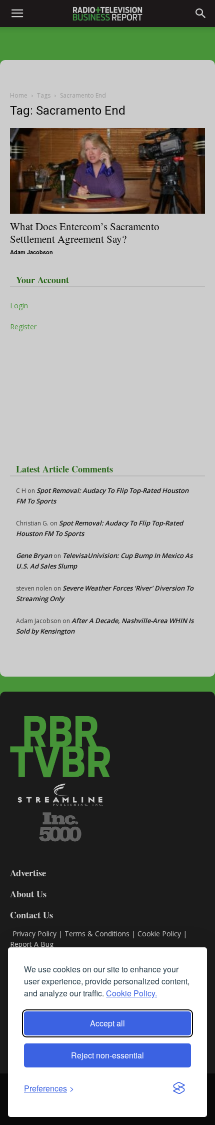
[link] (49, 1088)
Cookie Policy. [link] (131, 993)
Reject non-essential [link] (107, 1055)
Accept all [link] (107, 1023)
